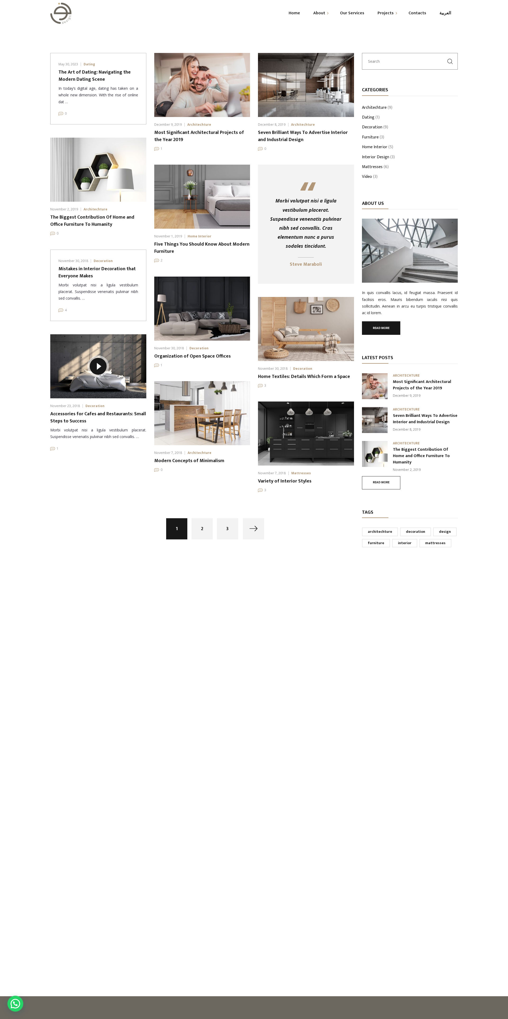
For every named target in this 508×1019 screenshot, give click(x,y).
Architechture (199, 124)
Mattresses (301, 473)
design (445, 532)
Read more (381, 328)
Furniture (370, 137)
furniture (376, 543)
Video (367, 177)
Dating (89, 64)
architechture (380, 532)
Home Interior (199, 236)
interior (404, 543)
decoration (415, 532)
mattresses (435, 543)
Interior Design (375, 157)
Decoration (103, 261)
